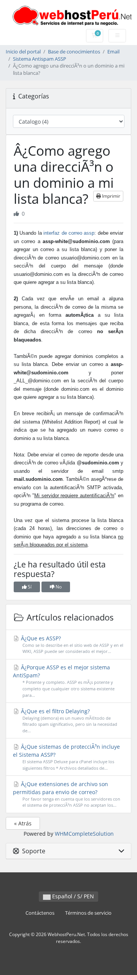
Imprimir (110, 196)
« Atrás (23, 823)
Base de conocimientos (74, 51)
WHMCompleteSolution (84, 833)
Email (113, 51)
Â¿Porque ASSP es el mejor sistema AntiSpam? (64, 681)
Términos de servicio (88, 913)
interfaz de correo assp (68, 233)
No (58, 586)
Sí (29, 586)
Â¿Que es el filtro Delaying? (68, 720)
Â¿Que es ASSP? (71, 644)
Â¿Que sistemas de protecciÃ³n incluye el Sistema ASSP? (66, 757)
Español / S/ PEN (72, 896)
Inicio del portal (23, 51)
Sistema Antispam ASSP (39, 59)
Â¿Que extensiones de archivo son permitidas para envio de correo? (66, 794)
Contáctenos (39, 913)
